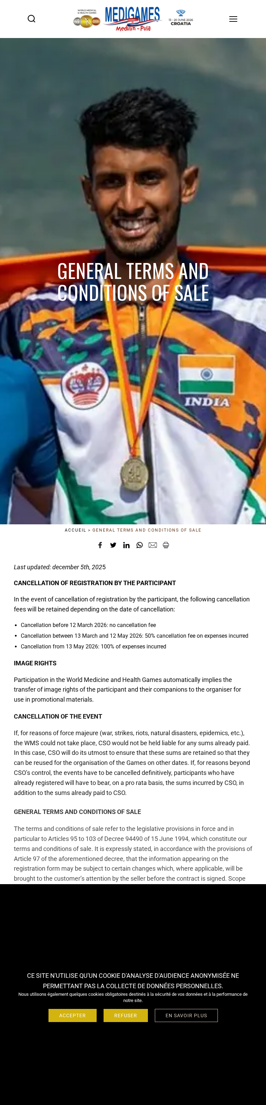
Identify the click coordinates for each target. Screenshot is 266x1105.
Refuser (125, 1015)
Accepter (72, 1015)
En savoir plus (186, 1015)
